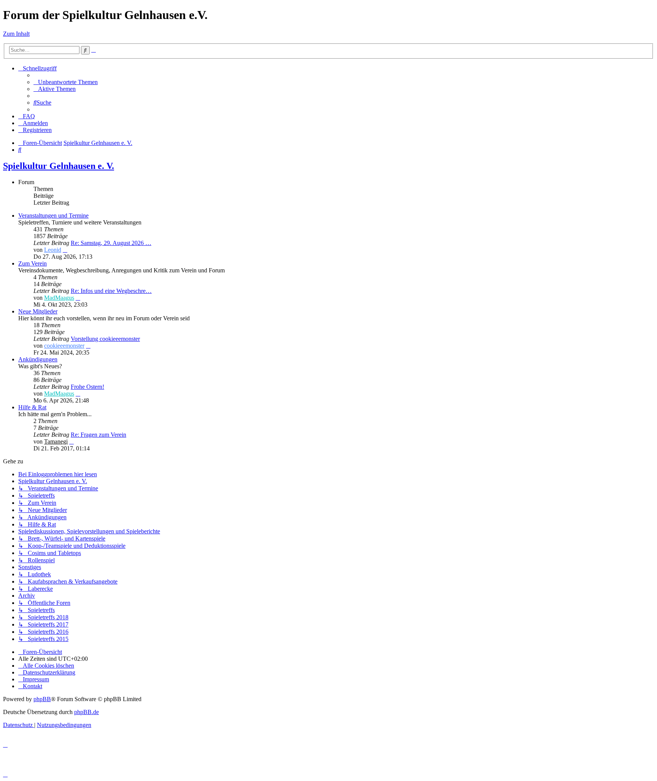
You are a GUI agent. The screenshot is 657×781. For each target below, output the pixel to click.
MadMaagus (59, 297)
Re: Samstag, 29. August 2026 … (111, 243)
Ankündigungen (37, 359)
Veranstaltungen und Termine (53, 215)
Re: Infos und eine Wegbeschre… (111, 291)
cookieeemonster (64, 345)
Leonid (52, 250)
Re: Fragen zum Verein (98, 434)
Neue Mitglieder (37, 311)
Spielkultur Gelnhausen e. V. (58, 166)
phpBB (42, 699)
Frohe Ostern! (87, 386)
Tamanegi (56, 441)
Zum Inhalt (16, 33)
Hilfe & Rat (32, 407)
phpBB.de (86, 712)
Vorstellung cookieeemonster (105, 339)
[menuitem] (65, 82)
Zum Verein (32, 263)
